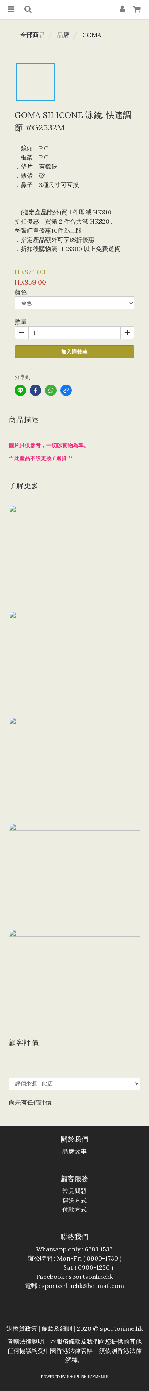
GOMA (91, 35)
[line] (20, 390)
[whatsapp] (51, 390)
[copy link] (66, 390)
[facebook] (35, 390)
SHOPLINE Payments (88, 1376)
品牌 (63, 35)
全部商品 (32, 35)
